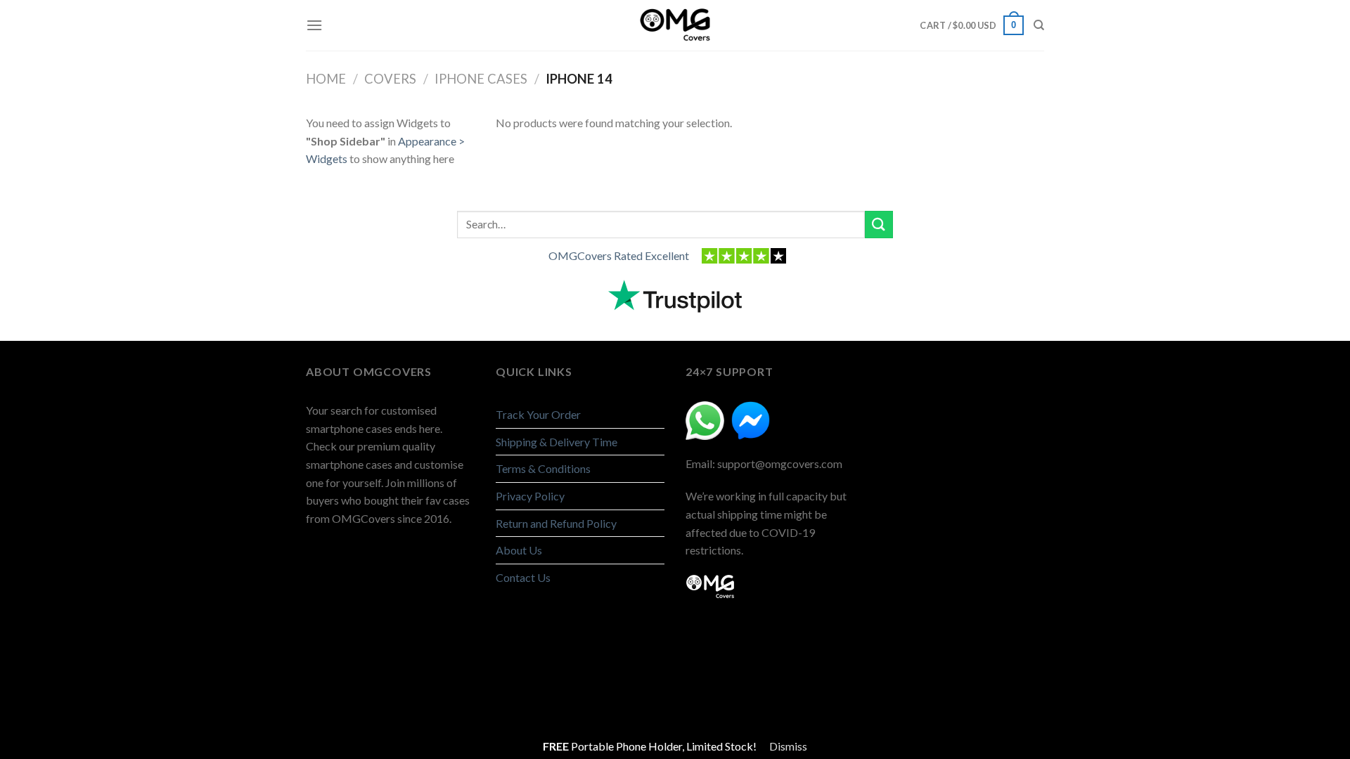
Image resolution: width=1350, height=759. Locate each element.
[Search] (1039, 25)
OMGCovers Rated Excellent (618, 255)
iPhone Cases (481, 78)
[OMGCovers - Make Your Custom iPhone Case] (675, 25)
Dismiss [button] (788, 746)
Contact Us (523, 577)
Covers (390, 78)
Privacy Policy (530, 495)
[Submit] (879, 224)
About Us (519, 550)
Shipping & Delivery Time (556, 441)
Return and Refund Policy (556, 523)
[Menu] (314, 25)
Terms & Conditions (543, 468)
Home (326, 78)
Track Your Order (538, 414)
